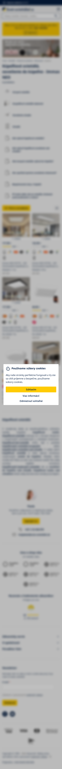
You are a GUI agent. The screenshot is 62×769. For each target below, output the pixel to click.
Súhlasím (31, 389)
